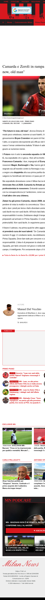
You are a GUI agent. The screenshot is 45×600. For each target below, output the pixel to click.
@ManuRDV (27, 123)
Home (6, 1)
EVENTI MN (15, 1)
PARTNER (25, 1)
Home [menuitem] (9, 22)
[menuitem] (3, 22)
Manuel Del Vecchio (12, 123)
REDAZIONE (35, 1)
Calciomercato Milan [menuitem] (23, 22)
